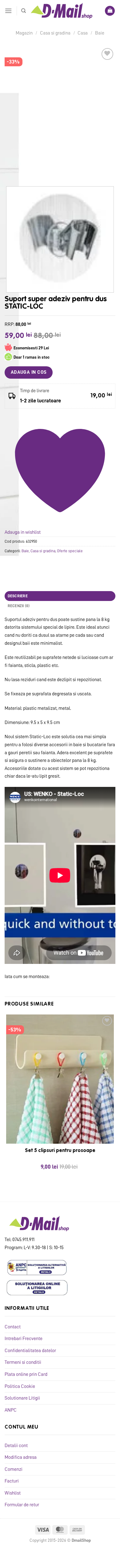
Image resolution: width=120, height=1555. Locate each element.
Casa (83, 33)
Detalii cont (16, 1445)
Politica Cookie (20, 1386)
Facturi (12, 1481)
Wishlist (13, 1493)
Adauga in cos (29, 372)
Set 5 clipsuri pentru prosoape (60, 1150)
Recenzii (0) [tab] (19, 606)
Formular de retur (22, 1504)
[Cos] (110, 11)
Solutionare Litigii (22, 1398)
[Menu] (8, 10)
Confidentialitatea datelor (30, 1350)
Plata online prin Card (26, 1374)
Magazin (24, 33)
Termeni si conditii (23, 1362)
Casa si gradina (55, 33)
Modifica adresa (21, 1457)
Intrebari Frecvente (23, 1338)
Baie (99, 33)
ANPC (11, 1410)
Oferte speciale (70, 551)
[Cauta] (23, 11)
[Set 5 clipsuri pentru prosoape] (60, 1079)
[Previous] (11, 169)
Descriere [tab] (18, 596)
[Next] (28, 169)
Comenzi (13, 1469)
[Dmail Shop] (61, 11)
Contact (13, 1326)
